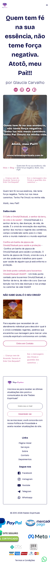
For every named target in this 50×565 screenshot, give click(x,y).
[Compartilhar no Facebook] (34, 90)
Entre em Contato (25, 343)
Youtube (26, 485)
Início (5, 168)
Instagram (27, 479)
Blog (12, 168)
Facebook (27, 473)
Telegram (26, 491)
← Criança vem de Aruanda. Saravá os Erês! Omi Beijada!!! (11, 180)
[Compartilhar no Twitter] (28, 90)
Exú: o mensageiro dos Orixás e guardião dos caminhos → (37, 180)
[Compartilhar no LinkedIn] (22, 90)
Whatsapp (27, 497)
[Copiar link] (16, 90)
